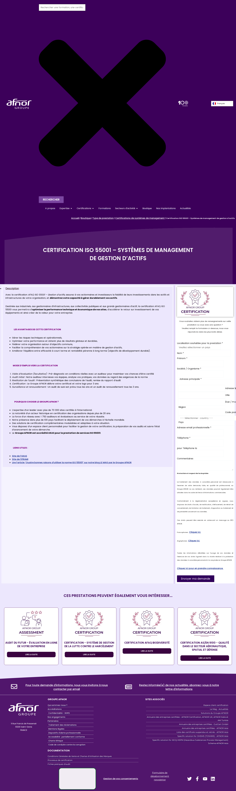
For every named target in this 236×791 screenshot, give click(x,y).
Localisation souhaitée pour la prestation (200, 343)
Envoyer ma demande (195, 579)
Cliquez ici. (195, 532)
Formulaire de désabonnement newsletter (160, 776)
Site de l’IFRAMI (20, 459)
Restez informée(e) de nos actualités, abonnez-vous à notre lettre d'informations (179, 687)
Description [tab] (12, 288)
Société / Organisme (189, 368)
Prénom (182, 358)
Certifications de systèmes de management (140, 218)
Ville (227, 395)
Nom (180, 353)
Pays (181, 422)
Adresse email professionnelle (194, 427)
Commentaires (185, 458)
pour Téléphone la (187, 448)
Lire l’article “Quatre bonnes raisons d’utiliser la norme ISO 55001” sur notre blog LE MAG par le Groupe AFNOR (72, 462)
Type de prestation (103, 218)
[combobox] (62, 7)
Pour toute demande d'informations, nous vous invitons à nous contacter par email (67, 687)
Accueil (75, 218)
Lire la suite (31, 654)
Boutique (86, 218)
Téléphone (183, 437)
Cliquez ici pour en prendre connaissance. (200, 568)
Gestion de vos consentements (120, 778)
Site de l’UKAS (19, 456)
